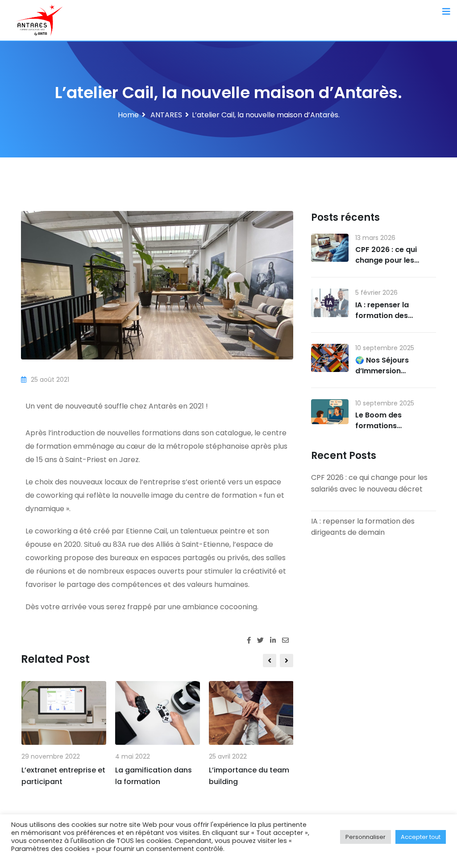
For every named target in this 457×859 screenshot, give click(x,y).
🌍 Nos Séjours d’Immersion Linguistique (382, 371)
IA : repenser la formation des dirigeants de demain (394, 315)
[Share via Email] (287, 640)
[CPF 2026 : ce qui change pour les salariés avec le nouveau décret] (330, 248)
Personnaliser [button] (365, 837)
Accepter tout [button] (420, 837)
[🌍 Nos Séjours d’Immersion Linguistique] (330, 358)
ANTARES (165, 115)
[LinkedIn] (276, 640)
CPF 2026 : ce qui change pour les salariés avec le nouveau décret (386, 265)
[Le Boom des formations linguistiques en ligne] (330, 411)
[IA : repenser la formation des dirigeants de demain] (330, 303)
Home (128, 115)
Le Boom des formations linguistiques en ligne (393, 426)
